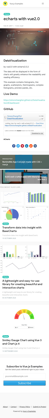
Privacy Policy (25, 407)
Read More (40, 123)
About (5, 407)
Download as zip (37, 133)
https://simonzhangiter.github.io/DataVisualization (23, 125)
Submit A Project (39, 407)
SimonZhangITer (14, 116)
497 (42, 119)
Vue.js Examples (16, 3)
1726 (42, 116)
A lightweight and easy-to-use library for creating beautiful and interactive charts (22, 284)
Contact (14, 407)
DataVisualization (15, 119)
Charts (7, 14)
